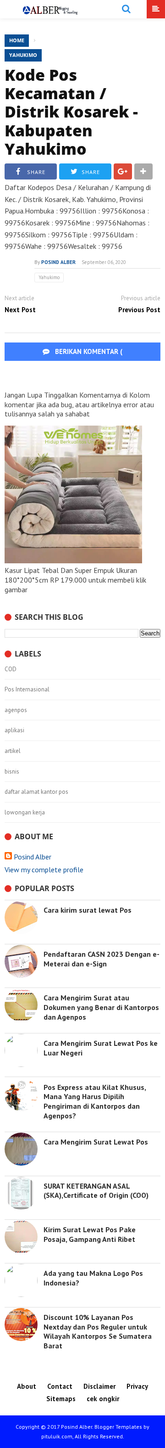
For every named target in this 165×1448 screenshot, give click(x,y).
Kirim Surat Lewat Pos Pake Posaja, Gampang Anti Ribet (90, 1234)
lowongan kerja (25, 812)
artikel (13, 751)
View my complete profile (44, 869)
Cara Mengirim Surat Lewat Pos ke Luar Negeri (101, 1047)
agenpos (16, 710)
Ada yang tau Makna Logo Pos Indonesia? (93, 1277)
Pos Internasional (27, 689)
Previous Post (139, 310)
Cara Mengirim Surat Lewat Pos (96, 1141)
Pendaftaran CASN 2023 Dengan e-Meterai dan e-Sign (102, 958)
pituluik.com (56, 1436)
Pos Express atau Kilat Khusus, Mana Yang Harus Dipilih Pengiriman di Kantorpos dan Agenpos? (95, 1101)
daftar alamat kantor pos (36, 792)
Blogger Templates (118, 1426)
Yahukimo (23, 54)
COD (10, 669)
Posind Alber (32, 856)
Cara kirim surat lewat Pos (88, 910)
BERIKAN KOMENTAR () (103, 360)
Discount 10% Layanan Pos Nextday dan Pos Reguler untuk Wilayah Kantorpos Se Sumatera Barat (98, 1331)
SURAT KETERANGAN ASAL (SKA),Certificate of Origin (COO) (96, 1190)
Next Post (20, 310)
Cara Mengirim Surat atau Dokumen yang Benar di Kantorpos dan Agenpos (101, 1007)
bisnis (12, 771)
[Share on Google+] (123, 171)
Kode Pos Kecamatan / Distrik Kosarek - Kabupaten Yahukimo (71, 111)
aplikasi (14, 730)
